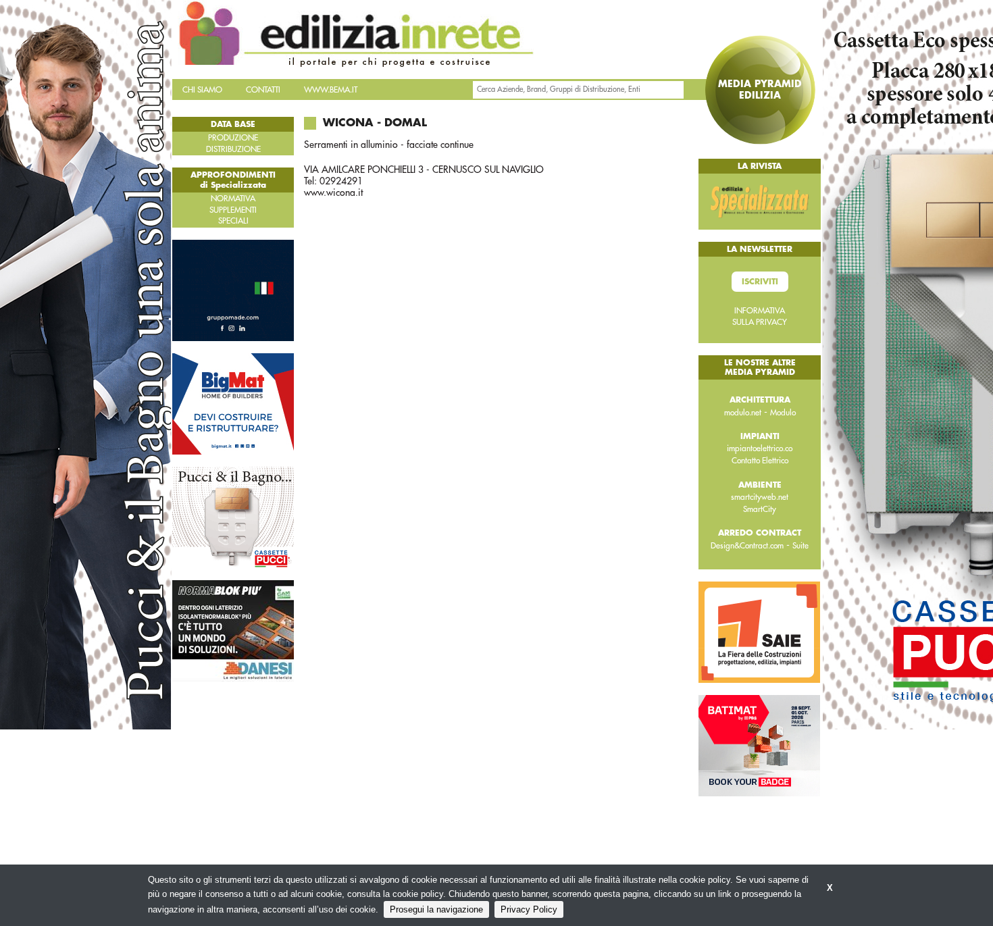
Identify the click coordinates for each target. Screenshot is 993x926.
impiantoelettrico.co (759, 448)
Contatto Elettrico (760, 461)
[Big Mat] (233, 403)
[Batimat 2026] (759, 745)
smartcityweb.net (759, 497)
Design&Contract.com (747, 546)
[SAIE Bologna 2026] (759, 631)
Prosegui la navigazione (436, 909)
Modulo (783, 413)
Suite (800, 546)
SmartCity (759, 509)
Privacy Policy (529, 909)
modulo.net (742, 413)
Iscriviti (760, 282)
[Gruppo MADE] (233, 289)
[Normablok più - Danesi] (233, 630)
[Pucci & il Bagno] (233, 516)
